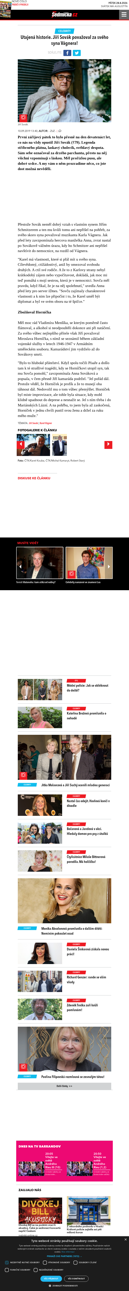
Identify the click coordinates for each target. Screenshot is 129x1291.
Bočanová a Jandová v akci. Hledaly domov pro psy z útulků (87, 831)
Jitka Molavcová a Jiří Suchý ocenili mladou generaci (75, 785)
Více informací (68, 1251)
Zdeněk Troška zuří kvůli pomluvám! (82, 1008)
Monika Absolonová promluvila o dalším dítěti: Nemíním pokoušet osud (71, 931)
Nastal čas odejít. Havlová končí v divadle (88, 803)
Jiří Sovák (33, 423)
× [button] (125, 1239)
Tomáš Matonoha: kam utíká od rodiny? (36, 582)
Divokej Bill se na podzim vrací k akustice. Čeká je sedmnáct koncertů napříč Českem (40, 1228)
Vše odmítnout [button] (76, 1278)
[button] (64, 1256)
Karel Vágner (46, 423)
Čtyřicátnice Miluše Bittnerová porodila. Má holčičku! (86, 859)
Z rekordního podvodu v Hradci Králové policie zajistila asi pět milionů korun (85, 1229)
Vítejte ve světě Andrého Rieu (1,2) (100, 1161)
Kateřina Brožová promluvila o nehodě (86, 716)
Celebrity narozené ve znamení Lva (83, 582)
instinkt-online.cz (28, 1235)
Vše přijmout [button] (51, 1278)
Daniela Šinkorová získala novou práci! (88, 952)
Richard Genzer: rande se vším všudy (86, 980)
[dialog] (64, 1263)
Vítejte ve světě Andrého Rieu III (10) (52, 1161)
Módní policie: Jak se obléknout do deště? (87, 688)
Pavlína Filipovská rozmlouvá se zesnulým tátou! (72, 1077)
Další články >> (64, 1086)
